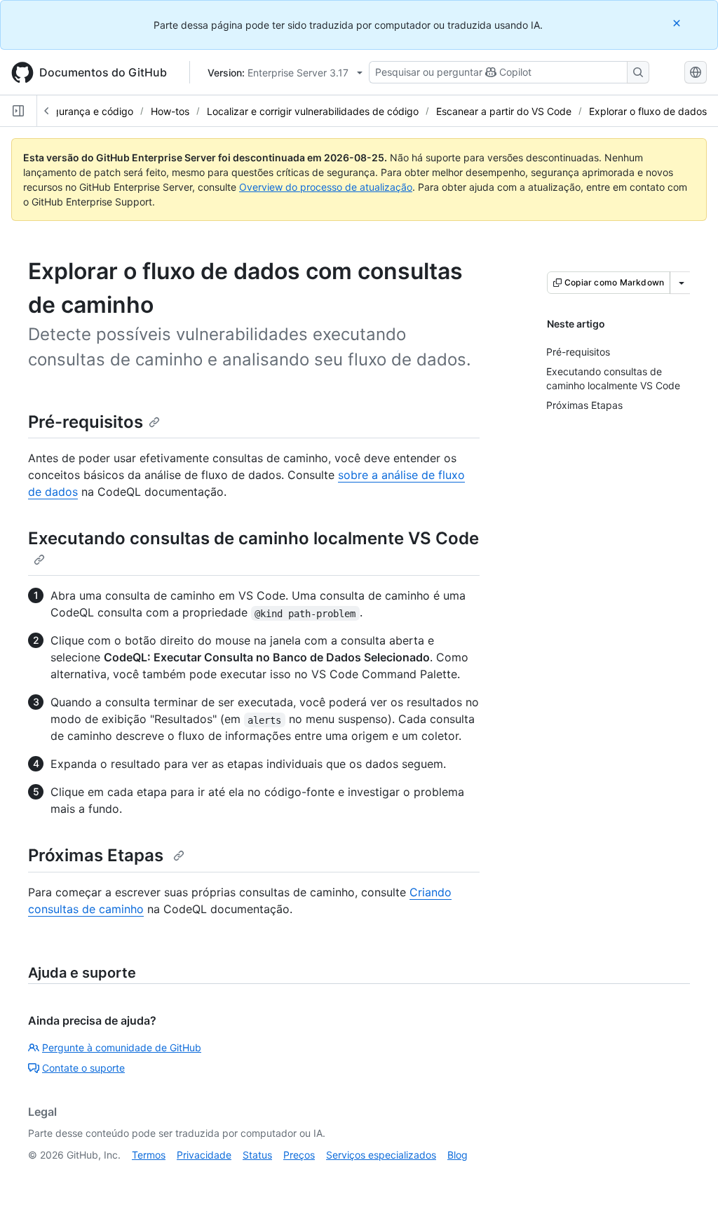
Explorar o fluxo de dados (648, 111)
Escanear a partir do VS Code (503, 111)
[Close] (678, 23)
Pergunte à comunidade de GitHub (121, 1047)
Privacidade (204, 1155)
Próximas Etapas (98, 855)
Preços (299, 1155)
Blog (457, 1155)
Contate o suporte (83, 1068)
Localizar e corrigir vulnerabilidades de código (313, 111)
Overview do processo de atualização (325, 187)
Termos (148, 1155)
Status (257, 1155)
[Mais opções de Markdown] (681, 282)
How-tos (170, 111)
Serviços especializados (381, 1155)
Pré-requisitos (85, 422)
